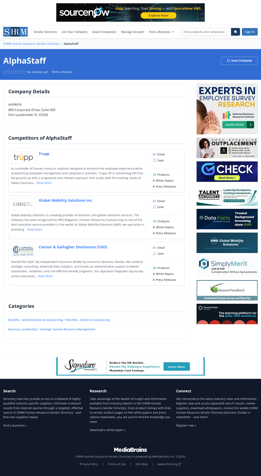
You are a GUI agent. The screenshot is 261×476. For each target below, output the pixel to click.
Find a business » (15, 425)
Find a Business (159, 32)
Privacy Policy (89, 464)
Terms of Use (117, 464)
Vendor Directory (45, 32)
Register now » (186, 425)
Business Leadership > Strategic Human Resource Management (51, 329)
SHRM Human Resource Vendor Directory (31, 44)
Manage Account (132, 32)
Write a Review (62, 72)
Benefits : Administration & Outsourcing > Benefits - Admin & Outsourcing (59, 320)
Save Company (241, 60)
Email (161, 154)
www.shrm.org (167, 464)
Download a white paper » (107, 430)
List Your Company (74, 32)
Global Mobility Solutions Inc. (66, 200)
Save (160, 160)
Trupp (44, 153)
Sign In (249, 32)
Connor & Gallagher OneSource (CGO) (73, 246)
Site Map (142, 464)
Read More (44, 183)
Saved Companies (104, 32)
